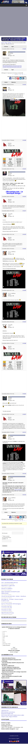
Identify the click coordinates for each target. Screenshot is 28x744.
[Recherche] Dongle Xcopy (7, 713)
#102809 (24, 49)
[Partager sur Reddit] (15, 78)
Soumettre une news (14, 735)
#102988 (24, 343)
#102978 (24, 234)
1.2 (3, 633)
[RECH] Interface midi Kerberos (8, 712)
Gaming (9, 42)
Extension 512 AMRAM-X (6, 588)
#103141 (24, 432)
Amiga (6, 42)
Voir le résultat (14, 649)
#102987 (24, 321)
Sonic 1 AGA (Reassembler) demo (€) (9, 582)
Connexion (5, 545)
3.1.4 (4, 642)
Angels (17, 729)
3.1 (3, 639)
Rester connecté (6, 536)
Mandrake (8, 724)
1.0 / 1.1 (5, 631)
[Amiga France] (14, 3)
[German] (13, 741)
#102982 (24, 248)
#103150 (24, 494)
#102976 (24, 196)
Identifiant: (4, 527)
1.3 (3, 634)
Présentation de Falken (6, 610)
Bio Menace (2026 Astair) (8, 665)
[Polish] (18, 741)
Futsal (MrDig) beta (7, 674)
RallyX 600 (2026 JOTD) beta (7, 613)
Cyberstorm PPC (5, 710)
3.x (3, 640)
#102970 (24, 168)
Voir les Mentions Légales (14, 738)
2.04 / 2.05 (5, 636)
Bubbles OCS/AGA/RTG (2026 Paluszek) (11, 668)
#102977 (24, 210)
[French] (9, 741)
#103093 (24, 393)
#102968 (24, 140)
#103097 (24, 414)
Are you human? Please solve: (6, 538)
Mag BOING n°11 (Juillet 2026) (8, 585)
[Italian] (17, 741)
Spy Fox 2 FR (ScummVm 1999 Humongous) (11, 603)
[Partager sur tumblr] (23, 78)
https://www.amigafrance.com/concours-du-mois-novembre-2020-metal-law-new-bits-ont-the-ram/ (12, 66)
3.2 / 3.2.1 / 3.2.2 (6, 643)
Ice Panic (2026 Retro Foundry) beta (10, 667)
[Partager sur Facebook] (10, 78)
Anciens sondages (14, 652)
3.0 (3, 637)
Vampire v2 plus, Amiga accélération (9, 716)
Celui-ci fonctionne (18, 489)
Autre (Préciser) (6, 645)
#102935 (24, 84)
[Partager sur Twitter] (13, 78)
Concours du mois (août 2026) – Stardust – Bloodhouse (13, 596)
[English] (11, 741)
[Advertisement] (14, 21)
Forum (2, 42)
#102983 (24, 290)
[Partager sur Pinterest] (18, 78)
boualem (3, 724)
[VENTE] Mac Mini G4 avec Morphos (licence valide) (12, 715)
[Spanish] (15, 741)
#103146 (24, 473)
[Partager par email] (25, 78)
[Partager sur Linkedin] (20, 78)
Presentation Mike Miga (6, 606)
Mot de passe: (5, 533)
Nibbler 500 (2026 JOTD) (7, 670)
